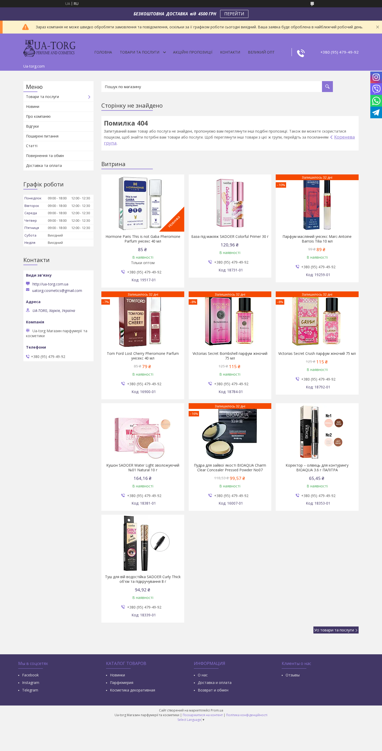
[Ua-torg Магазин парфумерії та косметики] (49, 48)
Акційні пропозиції (192, 52)
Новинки (117, 674)
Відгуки (32, 126)
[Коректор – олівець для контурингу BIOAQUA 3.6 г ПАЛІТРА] (317, 431)
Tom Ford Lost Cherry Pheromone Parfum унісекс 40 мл (143, 356)
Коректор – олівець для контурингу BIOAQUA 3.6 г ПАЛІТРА (317, 467)
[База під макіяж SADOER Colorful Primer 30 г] (230, 203)
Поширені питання (42, 136)
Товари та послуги (139, 52)
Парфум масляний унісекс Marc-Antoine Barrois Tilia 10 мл (317, 239)
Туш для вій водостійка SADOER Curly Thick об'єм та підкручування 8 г (143, 579)
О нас (203, 674)
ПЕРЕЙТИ (234, 14)
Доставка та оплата (44, 165)
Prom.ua (217, 710)
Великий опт (261, 52)
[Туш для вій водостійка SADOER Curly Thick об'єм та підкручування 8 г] (142, 543)
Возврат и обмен (213, 690)
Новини (32, 106)
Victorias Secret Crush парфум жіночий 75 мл (317, 353)
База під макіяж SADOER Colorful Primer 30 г (230, 236)
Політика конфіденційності (246, 715)
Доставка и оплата (215, 682)
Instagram (30, 682)
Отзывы (293, 674)
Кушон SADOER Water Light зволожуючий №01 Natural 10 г (142, 467)
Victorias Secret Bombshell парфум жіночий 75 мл (230, 356)
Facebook (30, 674)
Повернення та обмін (45, 155)
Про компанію (38, 116)
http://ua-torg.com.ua (50, 284)
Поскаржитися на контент (203, 715)
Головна (103, 52)
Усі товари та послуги (334, 629)
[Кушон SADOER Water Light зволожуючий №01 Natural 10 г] (142, 431)
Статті (31, 145)
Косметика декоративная (132, 690)
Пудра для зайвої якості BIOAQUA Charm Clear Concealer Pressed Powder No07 (230, 467)
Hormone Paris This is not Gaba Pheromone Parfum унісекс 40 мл (143, 239)
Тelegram (30, 690)
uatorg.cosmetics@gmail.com (57, 290)
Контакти (230, 52)
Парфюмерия (121, 682)
